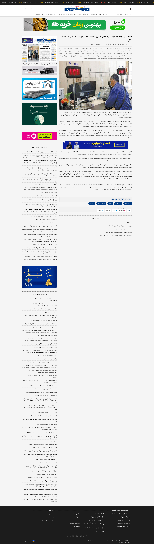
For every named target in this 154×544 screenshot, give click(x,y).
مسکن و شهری (112, 15)
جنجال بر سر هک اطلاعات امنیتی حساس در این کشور (43, 327)
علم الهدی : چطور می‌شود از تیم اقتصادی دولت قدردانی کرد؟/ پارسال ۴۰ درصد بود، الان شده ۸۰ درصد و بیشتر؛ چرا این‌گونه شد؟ (39, 351)
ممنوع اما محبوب (127, 223)
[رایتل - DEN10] (39, 136)
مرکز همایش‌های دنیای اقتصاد (96, 517)
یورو (135, 2)
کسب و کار (44, 15)
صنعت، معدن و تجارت (96, 15)
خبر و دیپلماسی (127, 15)
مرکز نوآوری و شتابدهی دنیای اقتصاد (94, 520)
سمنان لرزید (54, 441)
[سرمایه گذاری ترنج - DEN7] (77, 24)
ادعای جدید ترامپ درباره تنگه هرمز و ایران (46, 312)
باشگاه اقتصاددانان (72, 15)
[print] (112, 199)
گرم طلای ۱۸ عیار (42, 2)
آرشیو (58, 15)
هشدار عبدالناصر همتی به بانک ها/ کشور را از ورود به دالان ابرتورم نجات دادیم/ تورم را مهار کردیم (40, 235)
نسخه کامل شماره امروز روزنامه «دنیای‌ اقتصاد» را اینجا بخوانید (39, 64)
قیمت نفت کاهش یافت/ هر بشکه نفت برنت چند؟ (44, 416)
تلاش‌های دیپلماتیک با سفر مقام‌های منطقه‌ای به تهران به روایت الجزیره (41, 376)
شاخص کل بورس (81, 2)
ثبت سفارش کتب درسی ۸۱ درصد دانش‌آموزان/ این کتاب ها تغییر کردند (40, 490)
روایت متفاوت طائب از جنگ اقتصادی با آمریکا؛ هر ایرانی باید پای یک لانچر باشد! (39, 500)
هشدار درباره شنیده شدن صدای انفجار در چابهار (45, 413)
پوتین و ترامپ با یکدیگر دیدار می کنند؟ (47, 359)
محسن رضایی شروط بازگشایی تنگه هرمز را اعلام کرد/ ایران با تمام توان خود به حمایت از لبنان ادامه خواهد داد (40, 200)
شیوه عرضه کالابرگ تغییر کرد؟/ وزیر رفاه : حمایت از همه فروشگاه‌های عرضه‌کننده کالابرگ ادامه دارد (39, 252)
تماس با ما (76, 514)
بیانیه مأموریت (50, 517)
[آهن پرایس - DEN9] (39, 89)
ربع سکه (151, 2)
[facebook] (125, 199)
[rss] (77, 536)
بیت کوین (102, 2)
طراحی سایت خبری (28, 541)
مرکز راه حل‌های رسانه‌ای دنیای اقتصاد (94, 528)
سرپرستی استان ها (74, 523)
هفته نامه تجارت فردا (123, 523)
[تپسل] (64, 142)
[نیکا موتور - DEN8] (39, 70)
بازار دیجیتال (85, 15)
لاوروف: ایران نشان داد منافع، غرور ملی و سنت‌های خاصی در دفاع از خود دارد (39, 316)
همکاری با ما (76, 526)
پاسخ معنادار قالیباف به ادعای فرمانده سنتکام (45, 396)
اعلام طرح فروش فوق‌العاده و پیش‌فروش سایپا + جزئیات (43, 216)
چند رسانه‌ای (52, 15)
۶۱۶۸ (126, 45)
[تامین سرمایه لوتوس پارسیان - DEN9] (39, 114)
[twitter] (122, 199)
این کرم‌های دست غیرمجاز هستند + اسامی (46, 459)
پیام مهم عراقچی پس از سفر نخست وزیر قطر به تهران (43, 481)
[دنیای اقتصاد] (77, 9)
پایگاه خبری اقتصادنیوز (123, 526)
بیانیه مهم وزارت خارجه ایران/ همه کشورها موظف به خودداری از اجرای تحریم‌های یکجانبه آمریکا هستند (41, 205)
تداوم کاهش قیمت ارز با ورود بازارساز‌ (122, 229)
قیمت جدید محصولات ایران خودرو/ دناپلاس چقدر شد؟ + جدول (40, 226)
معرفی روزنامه (50, 514)
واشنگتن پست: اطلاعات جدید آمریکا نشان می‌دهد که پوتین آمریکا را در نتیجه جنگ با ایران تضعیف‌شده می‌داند (40, 455)
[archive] (67, 536)
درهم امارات (118, 2)
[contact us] (70, 536)
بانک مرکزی (128, 204)
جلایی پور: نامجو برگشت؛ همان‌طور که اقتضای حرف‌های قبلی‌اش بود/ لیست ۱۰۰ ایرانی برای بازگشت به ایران (40, 495)
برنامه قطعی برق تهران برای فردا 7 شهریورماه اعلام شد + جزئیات (40, 324)
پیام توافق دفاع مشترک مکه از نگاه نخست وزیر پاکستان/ (42, 386)
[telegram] (116, 199)
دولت (110, 204)
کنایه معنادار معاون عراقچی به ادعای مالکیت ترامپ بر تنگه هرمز (41, 362)
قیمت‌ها (64, 15)
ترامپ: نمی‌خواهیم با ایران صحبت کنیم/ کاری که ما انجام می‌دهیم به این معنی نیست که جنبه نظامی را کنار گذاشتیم (39, 230)
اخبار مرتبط (96, 218)
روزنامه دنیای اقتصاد (123, 517)
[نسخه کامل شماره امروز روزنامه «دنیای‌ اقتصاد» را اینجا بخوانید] (39, 49)
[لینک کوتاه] (129, 199)
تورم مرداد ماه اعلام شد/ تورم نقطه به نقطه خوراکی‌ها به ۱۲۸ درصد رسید (40, 420)
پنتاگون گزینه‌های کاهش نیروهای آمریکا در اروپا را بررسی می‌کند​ (41, 256)
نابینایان (92, 204)
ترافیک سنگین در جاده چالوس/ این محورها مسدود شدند (42, 344)
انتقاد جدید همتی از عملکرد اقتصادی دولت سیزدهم (119, 232)
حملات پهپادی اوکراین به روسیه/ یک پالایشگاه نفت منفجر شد (41, 478)
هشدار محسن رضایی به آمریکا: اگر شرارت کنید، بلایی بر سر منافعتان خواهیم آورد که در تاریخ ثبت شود (40, 180)
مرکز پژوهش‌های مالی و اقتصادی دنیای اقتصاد (94, 524)
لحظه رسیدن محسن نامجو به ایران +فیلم (46, 219)
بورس (105, 15)
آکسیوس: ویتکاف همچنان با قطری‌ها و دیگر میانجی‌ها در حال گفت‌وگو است (41, 299)
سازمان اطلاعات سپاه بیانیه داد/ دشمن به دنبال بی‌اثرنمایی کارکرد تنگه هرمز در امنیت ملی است (39, 175)
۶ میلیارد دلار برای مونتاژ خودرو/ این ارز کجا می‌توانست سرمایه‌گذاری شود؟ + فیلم (39, 437)
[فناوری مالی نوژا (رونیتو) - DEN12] (39, 277)
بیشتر (38, 15)
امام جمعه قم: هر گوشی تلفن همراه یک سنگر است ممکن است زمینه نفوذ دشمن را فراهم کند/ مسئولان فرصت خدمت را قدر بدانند (39, 331)
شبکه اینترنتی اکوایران (123, 520)
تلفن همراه (118, 204)
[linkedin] (119, 199)
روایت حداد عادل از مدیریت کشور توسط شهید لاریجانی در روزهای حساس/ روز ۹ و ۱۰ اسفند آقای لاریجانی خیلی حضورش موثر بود (40, 339)
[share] (73, 536)
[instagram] (86, 536)
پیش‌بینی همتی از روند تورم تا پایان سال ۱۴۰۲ (120, 226)
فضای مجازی (101, 204)
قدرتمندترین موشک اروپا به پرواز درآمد (47, 335)
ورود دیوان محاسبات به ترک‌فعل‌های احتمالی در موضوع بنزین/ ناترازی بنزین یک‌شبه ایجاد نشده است (41, 304)
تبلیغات (77, 517)
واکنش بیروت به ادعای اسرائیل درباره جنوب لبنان (45, 347)
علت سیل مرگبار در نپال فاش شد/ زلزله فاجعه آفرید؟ (44, 244)
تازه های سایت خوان (39, 294)
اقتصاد (120, 15)
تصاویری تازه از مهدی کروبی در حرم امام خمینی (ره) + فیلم (42, 433)
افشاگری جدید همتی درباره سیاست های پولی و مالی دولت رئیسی (115, 235)
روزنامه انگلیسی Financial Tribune (95, 531)
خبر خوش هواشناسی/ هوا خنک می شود (46, 223)
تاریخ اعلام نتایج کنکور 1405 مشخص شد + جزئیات (44, 471)
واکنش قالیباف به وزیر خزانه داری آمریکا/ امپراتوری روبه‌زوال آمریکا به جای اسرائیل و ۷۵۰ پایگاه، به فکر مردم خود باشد (40, 240)
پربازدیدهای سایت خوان (39, 147)
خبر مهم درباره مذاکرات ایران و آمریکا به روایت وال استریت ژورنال (40, 259)
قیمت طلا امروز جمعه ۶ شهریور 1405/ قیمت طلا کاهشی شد (41, 392)
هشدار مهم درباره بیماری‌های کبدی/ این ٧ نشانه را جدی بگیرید (41, 248)
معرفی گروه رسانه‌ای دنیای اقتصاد (120, 514)
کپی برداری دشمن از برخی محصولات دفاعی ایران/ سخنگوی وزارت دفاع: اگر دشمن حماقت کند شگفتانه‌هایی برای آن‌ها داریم (40, 467)
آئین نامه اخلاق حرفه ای (48, 520)
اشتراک (77, 520)
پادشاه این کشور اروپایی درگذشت (48, 463)
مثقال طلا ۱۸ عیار (21, 2)
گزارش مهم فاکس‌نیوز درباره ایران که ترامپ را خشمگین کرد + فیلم (40, 451)
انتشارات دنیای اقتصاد (98, 514)
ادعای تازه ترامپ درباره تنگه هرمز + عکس (46, 474)
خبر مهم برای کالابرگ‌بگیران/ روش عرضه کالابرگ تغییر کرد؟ (42, 320)
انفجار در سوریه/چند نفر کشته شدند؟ (47, 355)
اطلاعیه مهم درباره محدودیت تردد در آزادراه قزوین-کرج (43, 309)
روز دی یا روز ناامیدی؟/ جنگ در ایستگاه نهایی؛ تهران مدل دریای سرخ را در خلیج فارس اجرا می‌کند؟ (39, 428)
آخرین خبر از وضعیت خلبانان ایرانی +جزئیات (45, 184)
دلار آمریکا (60, 2)
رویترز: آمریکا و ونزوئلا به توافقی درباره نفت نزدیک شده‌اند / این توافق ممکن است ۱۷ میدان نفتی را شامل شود (40, 485)
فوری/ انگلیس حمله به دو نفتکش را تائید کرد (45, 196)
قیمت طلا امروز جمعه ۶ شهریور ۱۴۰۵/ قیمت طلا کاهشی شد (41, 152)
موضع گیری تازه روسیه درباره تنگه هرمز (47, 192)
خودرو (79, 15)
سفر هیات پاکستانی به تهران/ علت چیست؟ (46, 389)
